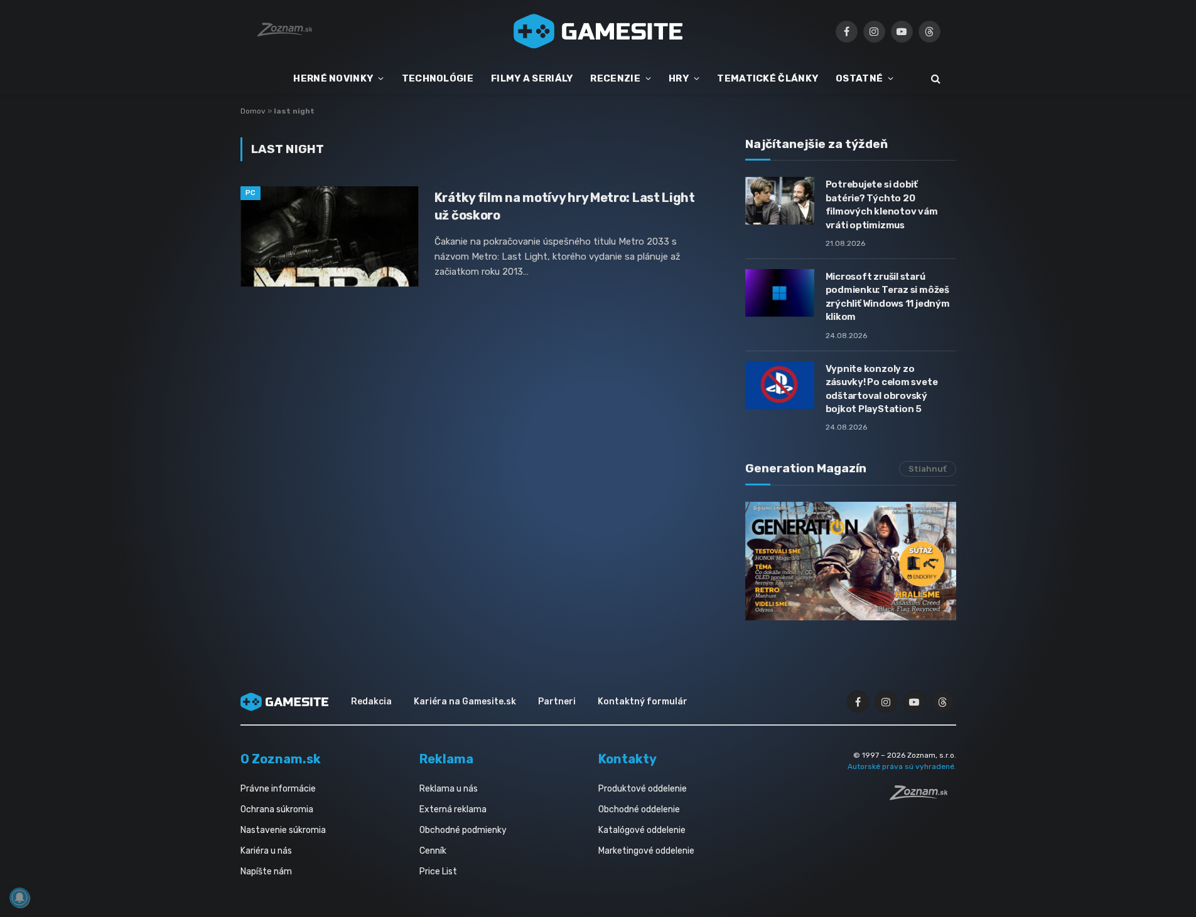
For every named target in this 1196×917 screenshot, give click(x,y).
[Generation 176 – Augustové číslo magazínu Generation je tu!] (850, 561)
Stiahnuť (927, 469)
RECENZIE (615, 78)
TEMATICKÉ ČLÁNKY (767, 78)
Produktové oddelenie (642, 788)
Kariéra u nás (266, 850)
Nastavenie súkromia (283, 830)
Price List (438, 871)
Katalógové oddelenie (642, 830)
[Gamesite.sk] (598, 31)
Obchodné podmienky (463, 830)
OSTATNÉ (859, 78)
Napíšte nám (266, 871)
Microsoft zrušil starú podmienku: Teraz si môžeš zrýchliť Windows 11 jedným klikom (888, 296)
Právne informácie (278, 788)
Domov (253, 111)
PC (250, 193)
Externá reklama (453, 809)
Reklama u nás (448, 788)
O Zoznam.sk (280, 758)
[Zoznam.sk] (923, 796)
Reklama (446, 758)
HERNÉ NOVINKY (333, 78)
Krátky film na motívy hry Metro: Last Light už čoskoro (564, 206)
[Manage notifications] (19, 898)
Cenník (432, 850)
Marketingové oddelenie (646, 850)
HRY (679, 78)
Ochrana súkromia (276, 809)
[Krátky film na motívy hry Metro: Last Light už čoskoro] (329, 236)
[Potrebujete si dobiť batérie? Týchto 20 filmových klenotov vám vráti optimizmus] (779, 201)
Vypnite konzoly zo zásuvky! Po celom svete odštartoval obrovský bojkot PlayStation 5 (882, 389)
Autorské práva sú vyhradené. (902, 766)
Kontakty (627, 758)
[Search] (934, 79)
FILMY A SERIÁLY (532, 78)
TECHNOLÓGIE (437, 78)
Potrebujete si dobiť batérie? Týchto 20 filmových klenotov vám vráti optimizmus (882, 204)
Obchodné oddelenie (639, 809)
